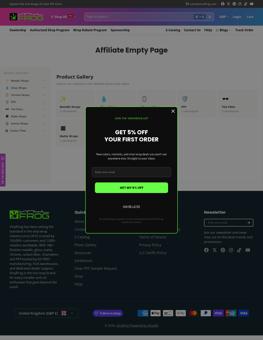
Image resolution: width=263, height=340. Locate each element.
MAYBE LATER (131, 206)
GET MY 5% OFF (131, 188)
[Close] (173, 111)
